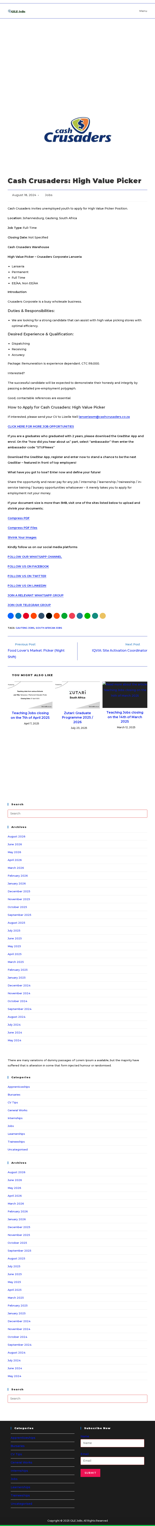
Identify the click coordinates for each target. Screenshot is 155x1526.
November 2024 (19, 993)
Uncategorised (18, 1149)
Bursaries (14, 1094)
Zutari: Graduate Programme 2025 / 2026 (77, 717)
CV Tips (13, 1102)
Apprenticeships (19, 1086)
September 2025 (19, 914)
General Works (17, 1110)
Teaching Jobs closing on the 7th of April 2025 (30, 715)
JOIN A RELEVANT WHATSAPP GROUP (36, 595)
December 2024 (19, 985)
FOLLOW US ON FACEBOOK (28, 566)
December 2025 (19, 891)
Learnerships (16, 1133)
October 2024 (17, 1001)
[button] (11, 616)
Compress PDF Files (22, 528)
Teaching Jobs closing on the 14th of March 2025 (124, 717)
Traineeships (16, 1141)
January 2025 (17, 977)
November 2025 (19, 899)
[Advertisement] (77, 49)
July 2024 (14, 1024)
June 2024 (15, 1032)
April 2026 (15, 860)
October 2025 (17, 907)
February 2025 (18, 969)
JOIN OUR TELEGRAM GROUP (29, 605)
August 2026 (16, 836)
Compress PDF (19, 518)
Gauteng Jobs (25, 627)
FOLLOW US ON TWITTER (27, 576)
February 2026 (18, 875)
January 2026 (17, 883)
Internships (15, 1118)
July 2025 (14, 930)
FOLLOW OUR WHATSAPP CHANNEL (35, 557)
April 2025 (15, 954)
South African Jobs (49, 627)
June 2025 (15, 938)
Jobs (48, 195)
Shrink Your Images (22, 537)
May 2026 (14, 852)
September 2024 (19, 1008)
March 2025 (16, 961)
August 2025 (16, 922)
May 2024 (14, 1040)
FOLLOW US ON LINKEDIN (27, 585)
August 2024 (16, 1016)
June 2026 (15, 844)
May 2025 (14, 946)
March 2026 (16, 867)
